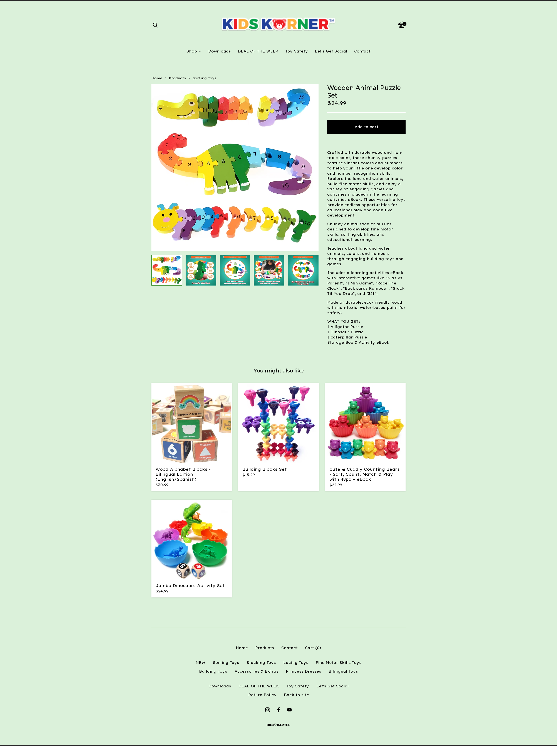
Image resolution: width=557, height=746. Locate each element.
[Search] (155, 25)
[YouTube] (289, 710)
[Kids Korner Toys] (278, 25)
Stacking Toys (261, 662)
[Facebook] (278, 710)
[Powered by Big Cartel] (278, 725)
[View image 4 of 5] (269, 270)
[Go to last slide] (157, 167)
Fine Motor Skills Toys (338, 662)
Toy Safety (296, 51)
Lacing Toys (295, 662)
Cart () (313, 648)
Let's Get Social (331, 51)
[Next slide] (312, 167)
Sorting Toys (204, 78)
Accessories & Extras (256, 671)
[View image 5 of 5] (303, 270)
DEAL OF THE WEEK (258, 51)
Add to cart (366, 127)
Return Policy (262, 695)
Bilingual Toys (343, 671)
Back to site (296, 695)
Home (157, 78)
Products (177, 78)
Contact (362, 51)
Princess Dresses (303, 671)
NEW (200, 662)
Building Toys (213, 671)
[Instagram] (267, 710)
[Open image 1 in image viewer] (235, 167)
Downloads (219, 51)
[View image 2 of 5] (201, 270)
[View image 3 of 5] (235, 270)
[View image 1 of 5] (166, 270)
